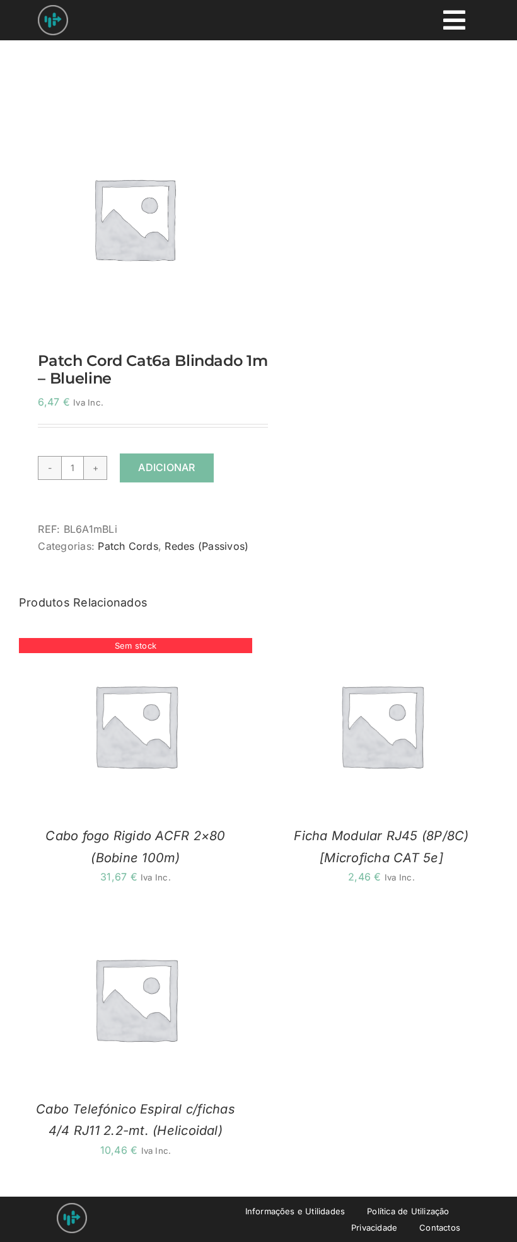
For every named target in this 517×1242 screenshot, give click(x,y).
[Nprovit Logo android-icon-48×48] (72, 1208)
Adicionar (166, 467)
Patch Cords (128, 546)
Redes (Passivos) (206, 546)
